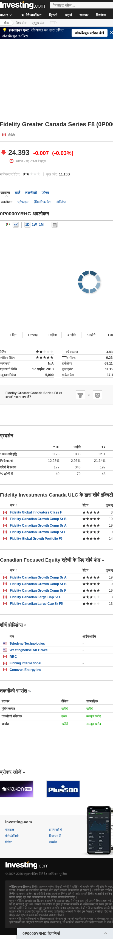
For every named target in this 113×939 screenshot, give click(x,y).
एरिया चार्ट (16, 225)
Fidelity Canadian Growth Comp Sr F (38, 532)
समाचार (84, 15)
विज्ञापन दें (55, 836)
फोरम (45, 192)
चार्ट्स (68, 15)
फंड (6, 23)
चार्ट (17, 192)
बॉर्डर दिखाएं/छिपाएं (55, 225)
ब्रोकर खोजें (10, 772)
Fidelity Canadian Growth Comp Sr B (38, 519)
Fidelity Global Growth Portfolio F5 (36, 539)
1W (34, 225)
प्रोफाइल (23, 202)
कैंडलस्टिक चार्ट (8, 225)
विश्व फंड (21, 23)
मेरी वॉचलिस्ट (33, 15)
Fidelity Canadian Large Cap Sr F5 (36, 604)
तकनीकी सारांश (13, 691)
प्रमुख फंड (38, 23)
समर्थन (53, 842)
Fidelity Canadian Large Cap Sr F (35, 597)
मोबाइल (9, 830)
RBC (13, 657)
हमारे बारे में (55, 830)
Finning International (25, 663)
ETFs (53, 23)
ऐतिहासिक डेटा (42, 202)
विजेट (8, 842)
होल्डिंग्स (61, 202)
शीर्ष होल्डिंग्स (11, 625)
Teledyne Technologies (27, 643)
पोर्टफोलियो (12, 836)
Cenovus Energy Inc (25, 670)
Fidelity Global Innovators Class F (36, 512)
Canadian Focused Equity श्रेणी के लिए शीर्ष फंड (50, 560)
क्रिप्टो (53, 15)
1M (41, 225)
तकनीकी (31, 192)
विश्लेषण (101, 15)
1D (27, 225)
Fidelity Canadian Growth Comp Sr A (38, 525)
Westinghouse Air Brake (29, 650)
